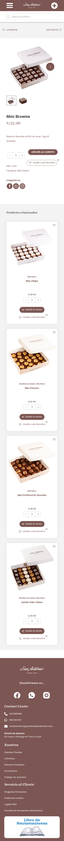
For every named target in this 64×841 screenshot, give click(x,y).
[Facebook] (9, 186)
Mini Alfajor (32, 281)
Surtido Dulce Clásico (32, 602)
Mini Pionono (32, 388)
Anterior (11, 30)
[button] (42, 163)
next (50, 67)
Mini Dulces (23, 171)
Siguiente (52, 30)
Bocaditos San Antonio (27, 384)
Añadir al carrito (43, 152)
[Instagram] (22, 186)
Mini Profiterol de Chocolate (32, 495)
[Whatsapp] (16, 186)
